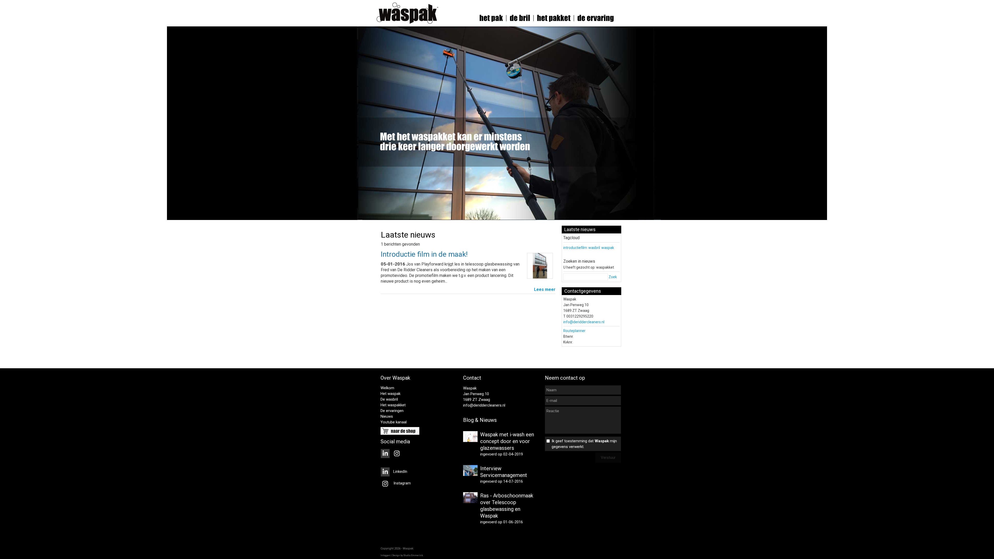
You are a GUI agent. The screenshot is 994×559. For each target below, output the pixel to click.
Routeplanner (574, 331)
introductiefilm (575, 248)
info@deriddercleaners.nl (583, 322)
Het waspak (390, 393)
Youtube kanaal (394, 422)
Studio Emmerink (413, 555)
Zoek (613, 277)
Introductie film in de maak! (424, 254)
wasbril (594, 248)
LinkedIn (399, 471)
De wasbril (389, 399)
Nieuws (387, 416)
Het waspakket (393, 405)
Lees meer (545, 289)
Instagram (401, 483)
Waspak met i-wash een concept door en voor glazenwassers (507, 441)
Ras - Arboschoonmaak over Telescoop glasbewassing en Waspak (506, 505)
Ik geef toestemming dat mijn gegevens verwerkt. (584, 444)
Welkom (387, 388)
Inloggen (385, 555)
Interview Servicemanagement (503, 471)
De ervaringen (392, 410)
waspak (607, 248)
